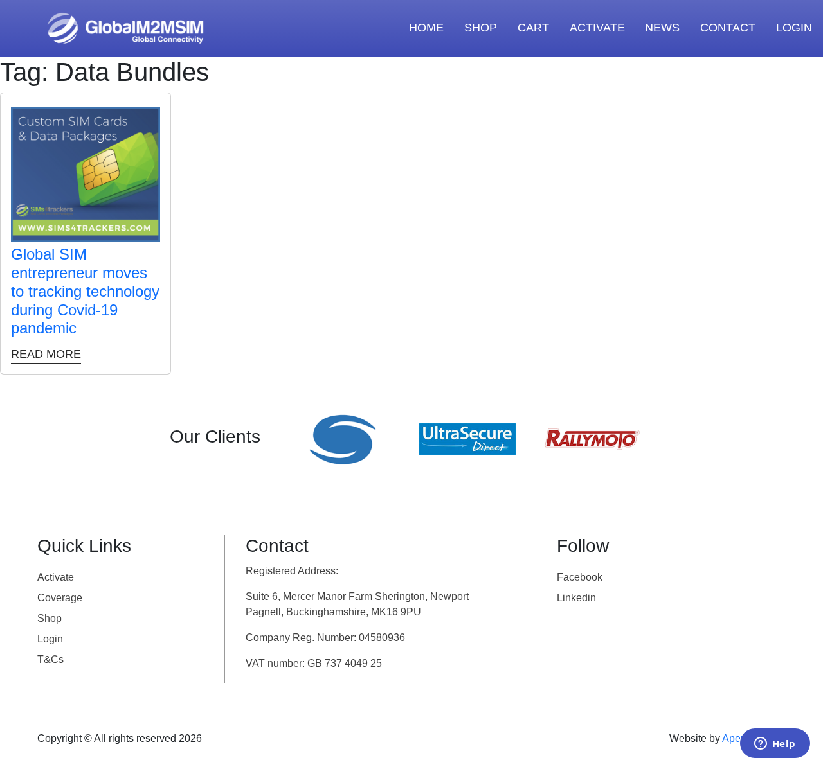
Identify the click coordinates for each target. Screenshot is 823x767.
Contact (727, 27)
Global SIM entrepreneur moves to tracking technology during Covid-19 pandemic (85, 291)
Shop (480, 27)
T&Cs (50, 659)
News (662, 27)
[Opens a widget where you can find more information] (774, 744)
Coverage (59, 597)
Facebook (579, 577)
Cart (533, 27)
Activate (55, 577)
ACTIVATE (597, 27)
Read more (46, 354)
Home (426, 27)
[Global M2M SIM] (125, 27)
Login (794, 27)
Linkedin (576, 597)
